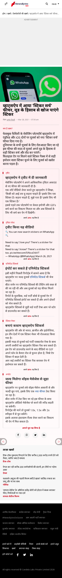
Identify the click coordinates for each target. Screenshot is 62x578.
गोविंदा (5, 484)
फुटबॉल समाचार (8, 528)
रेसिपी (4, 534)
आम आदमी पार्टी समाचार (35, 517)
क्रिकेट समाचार (43, 523)
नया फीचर (40, 391)
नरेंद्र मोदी (36, 512)
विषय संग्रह (36, 548)
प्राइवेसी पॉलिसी (20, 544)
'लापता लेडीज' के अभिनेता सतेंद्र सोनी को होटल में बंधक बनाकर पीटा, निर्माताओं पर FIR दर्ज (29, 492)
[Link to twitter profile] (24, 555)
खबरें (9, 13)
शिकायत (5, 548)
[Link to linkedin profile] (31, 555)
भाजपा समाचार (8, 523)
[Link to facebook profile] (17, 555)
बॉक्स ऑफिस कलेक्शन (26, 523)
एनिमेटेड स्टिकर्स (37, 277)
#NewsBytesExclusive (12, 517)
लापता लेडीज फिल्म (11, 496)
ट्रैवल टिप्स (47, 512)
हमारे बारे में (6, 544)
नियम (31, 544)
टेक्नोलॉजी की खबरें (20, 13)
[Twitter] (35, 435)
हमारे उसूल (55, 544)
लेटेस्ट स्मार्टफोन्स (24, 528)
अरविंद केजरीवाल (9, 512)
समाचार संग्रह (24, 548)
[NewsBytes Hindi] (19, 4)
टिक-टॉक (7, 461)
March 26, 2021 (43, 256)
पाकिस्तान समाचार (40, 528)
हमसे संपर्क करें (42, 544)
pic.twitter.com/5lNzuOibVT (25, 252)
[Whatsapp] (27, 435)
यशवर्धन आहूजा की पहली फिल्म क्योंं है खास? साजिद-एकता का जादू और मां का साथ (29, 480)
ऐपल (5, 473)
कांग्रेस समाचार (24, 512)
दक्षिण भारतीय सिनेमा (18, 534)
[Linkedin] (44, 435)
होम (3, 13)
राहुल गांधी (54, 528)
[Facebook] (18, 435)
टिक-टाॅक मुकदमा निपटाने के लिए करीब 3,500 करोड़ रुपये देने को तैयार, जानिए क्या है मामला (31, 457)
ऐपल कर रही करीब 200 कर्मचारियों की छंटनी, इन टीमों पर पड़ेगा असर (29, 469)
